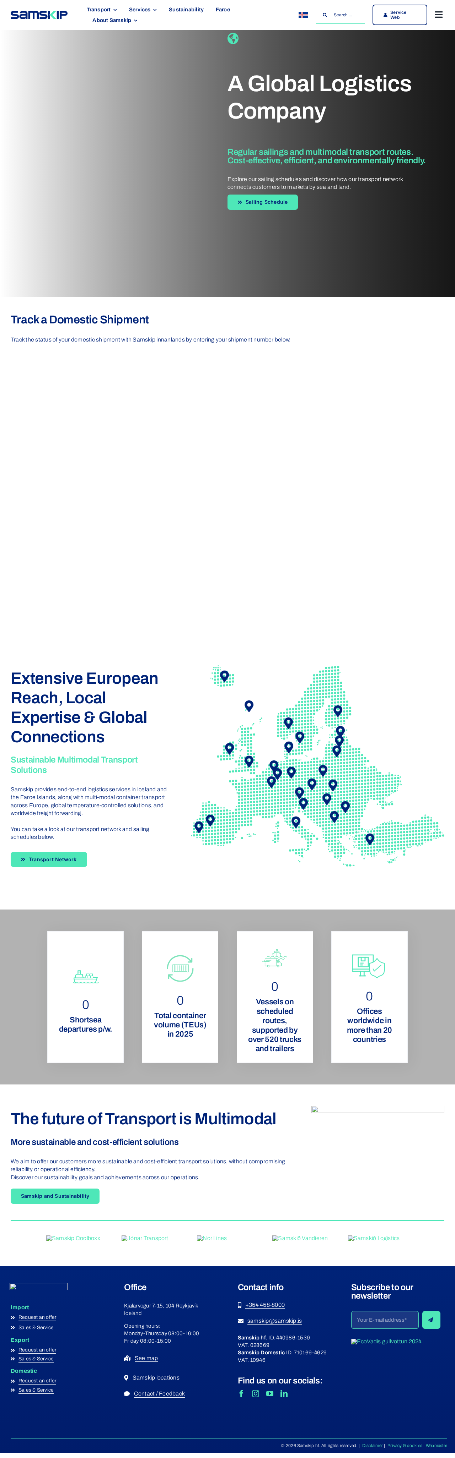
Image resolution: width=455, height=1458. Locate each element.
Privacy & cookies (404, 1445)
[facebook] (241, 1393)
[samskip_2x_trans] (386, 1341)
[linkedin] (284, 1393)
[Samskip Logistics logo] (374, 1238)
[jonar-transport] (145, 1238)
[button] (249, 762)
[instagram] (255, 1393)
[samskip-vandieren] (300, 1238)
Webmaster (436, 1445)
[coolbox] (73, 1238)
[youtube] (269, 1393)
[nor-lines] (212, 1238)
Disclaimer (372, 1445)
